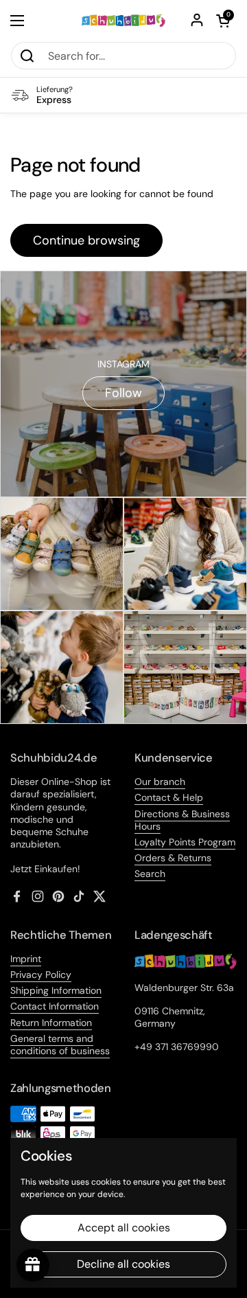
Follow (123, 393)
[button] (223, 20)
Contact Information (54, 1006)
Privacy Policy (40, 974)
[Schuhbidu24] (123, 20)
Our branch (159, 781)
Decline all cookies (123, 1264)
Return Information (51, 1022)
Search (149, 873)
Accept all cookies (124, 1227)
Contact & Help (168, 797)
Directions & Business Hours (182, 820)
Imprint (25, 959)
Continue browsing (86, 240)
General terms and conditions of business (60, 1044)
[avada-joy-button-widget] (32, 1265)
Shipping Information (56, 990)
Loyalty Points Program (184, 842)
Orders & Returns (172, 858)
